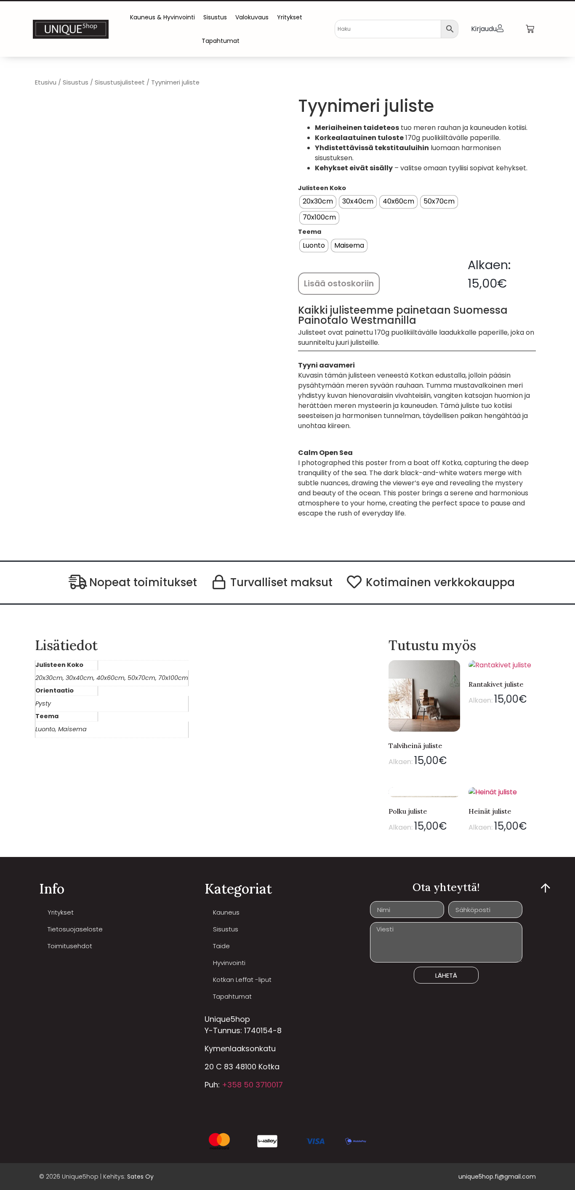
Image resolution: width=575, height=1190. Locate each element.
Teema (309, 232)
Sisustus (215, 17)
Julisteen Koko (322, 188)
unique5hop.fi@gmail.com (497, 1176)
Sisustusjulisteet (120, 82)
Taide (221, 945)
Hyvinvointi (229, 962)
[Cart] (530, 29)
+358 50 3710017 (252, 1084)
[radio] (318, 202)
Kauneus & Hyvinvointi (162, 17)
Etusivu (45, 82)
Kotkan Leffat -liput (242, 979)
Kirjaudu (484, 29)
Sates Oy (140, 1176)
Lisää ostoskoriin (339, 283)
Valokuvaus (252, 17)
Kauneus (226, 912)
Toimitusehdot (70, 945)
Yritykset (289, 17)
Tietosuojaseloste (75, 929)
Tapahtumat (221, 41)
